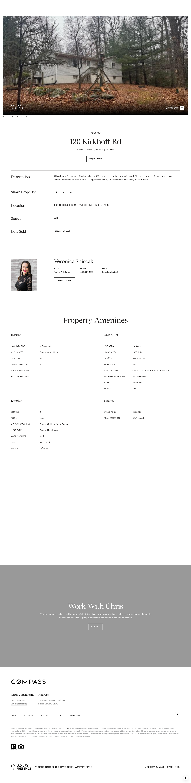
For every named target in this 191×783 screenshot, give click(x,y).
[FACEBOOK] (177, 714)
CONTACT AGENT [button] (64, 280)
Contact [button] (95, 627)
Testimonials (75, 715)
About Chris (28, 715)
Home (13, 715)
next (20, 108)
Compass (68, 728)
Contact (59, 715)
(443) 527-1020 (86, 272)
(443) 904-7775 (18, 700)
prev (13, 108)
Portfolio (44, 715)
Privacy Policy (173, 766)
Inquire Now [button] (95, 159)
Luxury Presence (83, 766)
